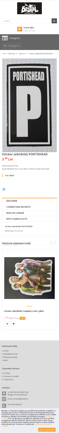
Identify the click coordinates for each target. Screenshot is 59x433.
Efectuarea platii (16, 218)
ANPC (6, 360)
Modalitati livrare (11, 354)
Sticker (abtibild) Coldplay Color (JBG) (24, 311)
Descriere (11, 200)
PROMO (29, 306)
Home (6, 350)
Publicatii (11, 53)
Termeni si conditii (11, 376)
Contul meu (8, 379)
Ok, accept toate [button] (47, 429)
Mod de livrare (15, 212)
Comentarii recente (18, 206)
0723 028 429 (16, 404)
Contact (7, 373)
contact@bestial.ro (20, 399)
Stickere (22, 53)
